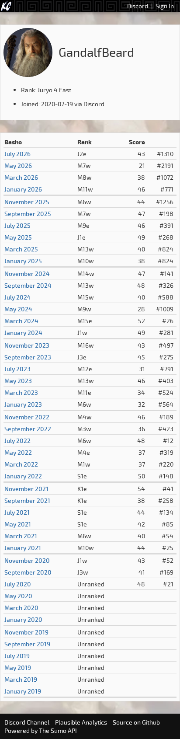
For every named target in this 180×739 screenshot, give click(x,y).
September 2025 (27, 213)
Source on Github (136, 722)
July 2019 (17, 656)
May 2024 (18, 309)
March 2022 (21, 464)
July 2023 (17, 369)
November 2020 (27, 560)
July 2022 (17, 440)
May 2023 (18, 380)
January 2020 (23, 619)
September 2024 (28, 285)
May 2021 (17, 524)
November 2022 (26, 417)
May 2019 (17, 667)
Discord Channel (26, 722)
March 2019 (20, 679)
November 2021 (26, 489)
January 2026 (23, 189)
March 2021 (20, 536)
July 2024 (17, 297)
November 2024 (27, 273)
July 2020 (17, 584)
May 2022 (18, 452)
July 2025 (17, 225)
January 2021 (22, 548)
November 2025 (26, 202)
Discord (137, 6)
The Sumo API (58, 730)
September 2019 (27, 644)
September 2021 (27, 500)
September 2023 (27, 357)
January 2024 (23, 332)
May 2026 (18, 165)
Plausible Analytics (81, 722)
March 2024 (21, 321)
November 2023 (26, 345)
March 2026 (21, 177)
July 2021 (17, 512)
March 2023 (21, 392)
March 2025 (21, 249)
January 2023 (23, 404)
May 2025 (18, 237)
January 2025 (23, 261)
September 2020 (28, 572)
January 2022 (23, 476)
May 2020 (18, 596)
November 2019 (26, 632)
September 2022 (27, 429)
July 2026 (17, 154)
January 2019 (22, 691)
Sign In (165, 6)
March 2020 (21, 607)
